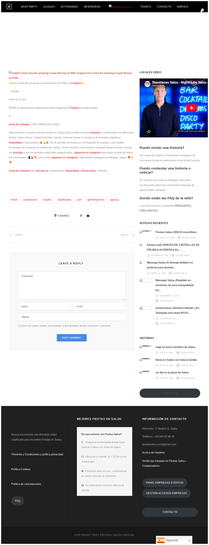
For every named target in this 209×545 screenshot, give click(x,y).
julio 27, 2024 (166, 353)
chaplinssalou (64, 199)
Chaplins (76, 83)
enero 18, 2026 (167, 238)
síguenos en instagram (87, 152)
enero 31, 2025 (158, 273)
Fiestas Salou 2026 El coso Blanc (176, 232)
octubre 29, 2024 (168, 318)
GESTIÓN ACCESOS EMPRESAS (166, 493)
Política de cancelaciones (26, 484)
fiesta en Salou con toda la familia (176, 359)
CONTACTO (164, 6)
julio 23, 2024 (166, 378)
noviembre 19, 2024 (169, 296)
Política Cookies (20, 469)
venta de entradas (19, 124)
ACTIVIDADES (69, 6)
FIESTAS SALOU (188, 238)
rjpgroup (114, 199)
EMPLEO (182, 6)
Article (14, 199)
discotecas (42, 170)
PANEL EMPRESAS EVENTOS (165, 482)
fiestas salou (89, 170)
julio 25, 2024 (166, 365)
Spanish (171, 540)
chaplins (47, 199)
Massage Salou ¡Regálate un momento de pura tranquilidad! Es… (175, 285)
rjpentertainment (95, 199)
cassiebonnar (30, 199)
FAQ (17, 500)
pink (79, 199)
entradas (95, 132)
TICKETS (145, 6)
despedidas (15, 142)
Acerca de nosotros (153, 452)
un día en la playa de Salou (172, 372)
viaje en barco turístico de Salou (175, 347)
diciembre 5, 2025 (160, 255)
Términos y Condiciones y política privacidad (37, 454)
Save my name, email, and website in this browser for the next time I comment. (66, 325)
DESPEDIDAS (92, 6)
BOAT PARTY (29, 6)
